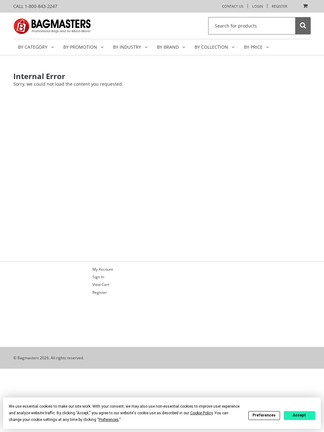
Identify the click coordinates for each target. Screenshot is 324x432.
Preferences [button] (109, 419)
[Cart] (304, 6)
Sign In (98, 277)
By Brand (168, 47)
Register (279, 6)
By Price (254, 47)
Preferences (264, 415)
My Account (102, 269)
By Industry (127, 47)
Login (257, 6)
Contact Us (232, 6)
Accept (299, 415)
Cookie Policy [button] (201, 413)
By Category (33, 47)
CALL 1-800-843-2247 (35, 6)
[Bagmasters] (61, 25)
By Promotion (80, 47)
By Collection (212, 47)
